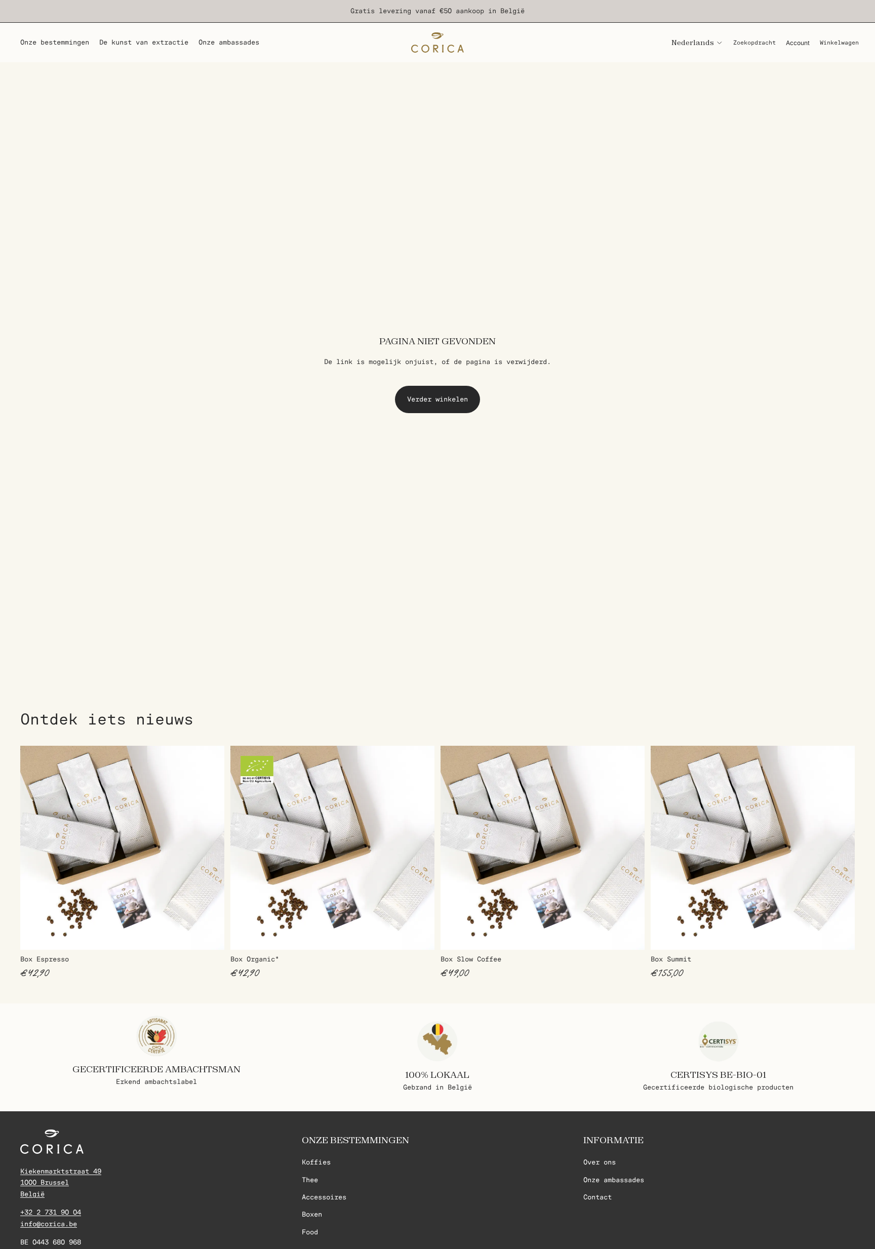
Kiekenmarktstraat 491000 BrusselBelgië (60, 1182)
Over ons (599, 1162)
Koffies (316, 1162)
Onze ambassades (613, 1179)
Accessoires (324, 1197)
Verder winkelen (437, 399)
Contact (597, 1197)
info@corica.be (48, 1223)
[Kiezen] (209, 934)
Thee (310, 1179)
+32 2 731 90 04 (50, 1212)
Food (310, 1232)
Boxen (312, 1214)
